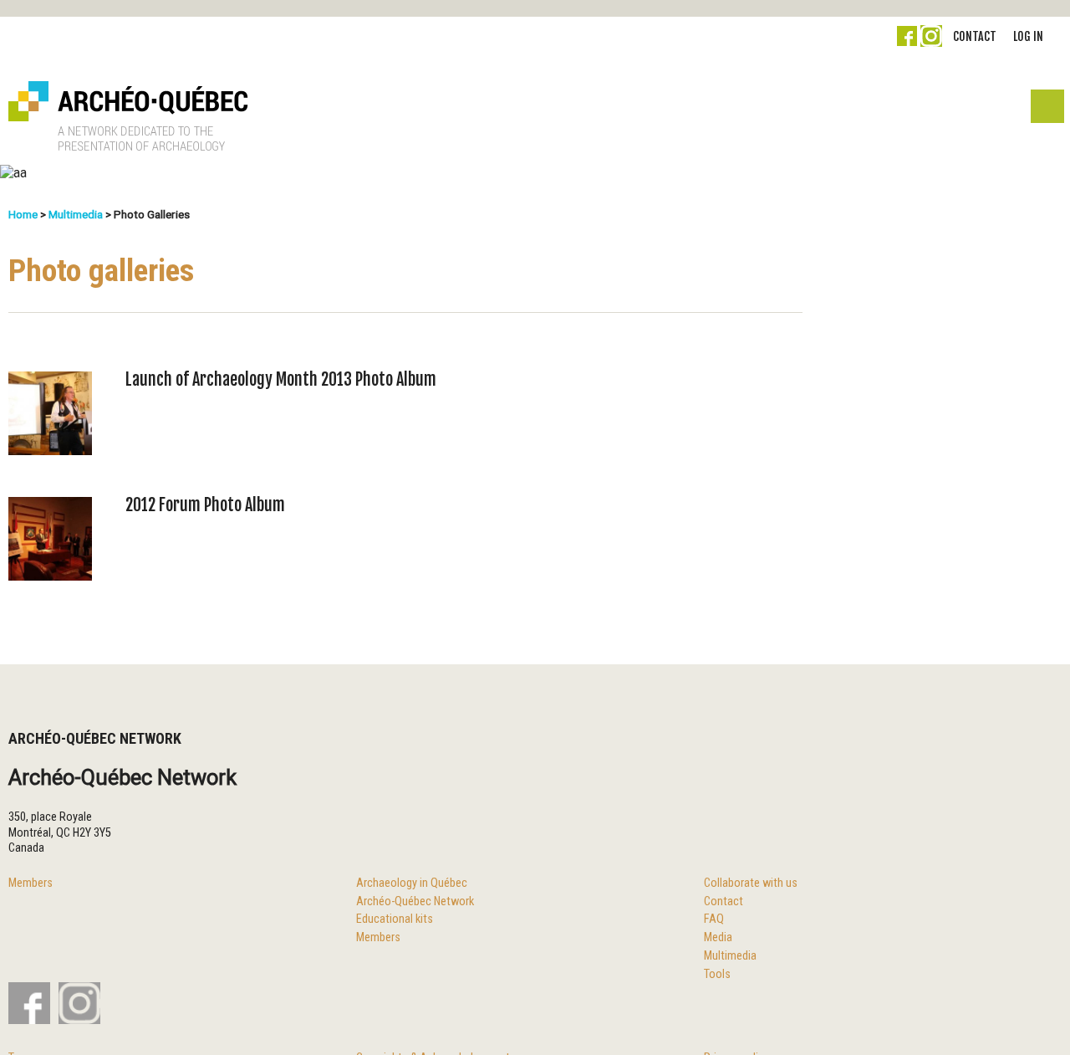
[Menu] (1046, 110)
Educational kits (394, 919)
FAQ (714, 919)
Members (30, 883)
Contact (974, 36)
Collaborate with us (750, 883)
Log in (1028, 36)
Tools (717, 974)
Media (718, 937)
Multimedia (75, 214)
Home (23, 214)
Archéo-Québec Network (415, 901)
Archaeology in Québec (411, 883)
